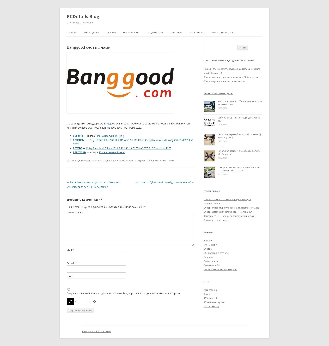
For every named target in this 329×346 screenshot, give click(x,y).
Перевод (208, 257)
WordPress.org (211, 306)
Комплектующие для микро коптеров (224, 81)
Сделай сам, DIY (212, 265)
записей (210, 298)
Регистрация (210, 289)
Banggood (109, 123)
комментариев (214, 302)
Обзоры (111, 32)
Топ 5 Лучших (197, 32)
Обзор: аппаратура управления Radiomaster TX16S (231, 207)
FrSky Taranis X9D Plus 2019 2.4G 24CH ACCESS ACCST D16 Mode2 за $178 (128, 148)
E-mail (71, 263)
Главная (71, 32)
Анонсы (118, 160)
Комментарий (75, 212)
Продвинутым (155, 32)
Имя (70, 249)
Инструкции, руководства (218, 93)
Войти (207, 293)
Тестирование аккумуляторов (220, 269)
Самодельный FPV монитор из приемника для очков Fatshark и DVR (239, 169)
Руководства (91, 32)
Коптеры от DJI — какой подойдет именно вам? (164, 182)
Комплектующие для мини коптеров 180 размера (231, 77)
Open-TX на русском (223, 32)
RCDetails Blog (83, 16)
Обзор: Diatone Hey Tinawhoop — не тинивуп (228, 211)
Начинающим (131, 32)
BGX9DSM (78, 140)
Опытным (176, 32)
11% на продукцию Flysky (109, 135)
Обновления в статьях (216, 252)
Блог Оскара (210, 244)
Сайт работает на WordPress (96, 331)
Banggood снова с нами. (216, 220)
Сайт (69, 276)
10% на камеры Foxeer (112, 152)
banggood (140, 160)
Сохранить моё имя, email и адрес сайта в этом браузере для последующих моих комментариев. (123, 293)
